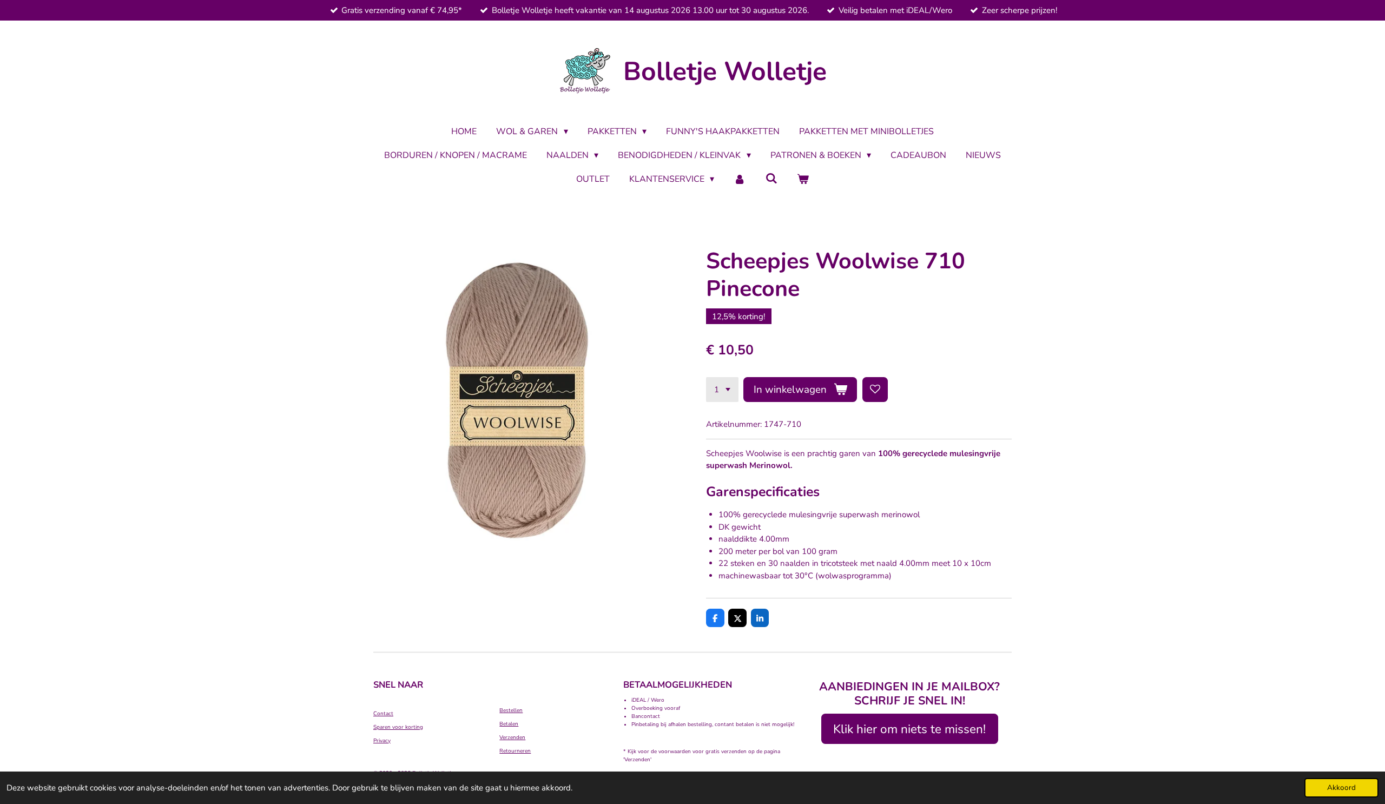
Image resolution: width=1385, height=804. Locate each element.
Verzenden (512, 737)
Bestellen (511, 710)
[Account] (740, 179)
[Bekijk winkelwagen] (803, 179)
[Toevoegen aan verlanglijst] (875, 390)
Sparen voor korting (398, 727)
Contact (383, 713)
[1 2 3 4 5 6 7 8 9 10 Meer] (722, 390)
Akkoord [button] (1341, 787)
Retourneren (515, 751)
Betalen (508, 724)
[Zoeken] (771, 178)
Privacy (382, 740)
